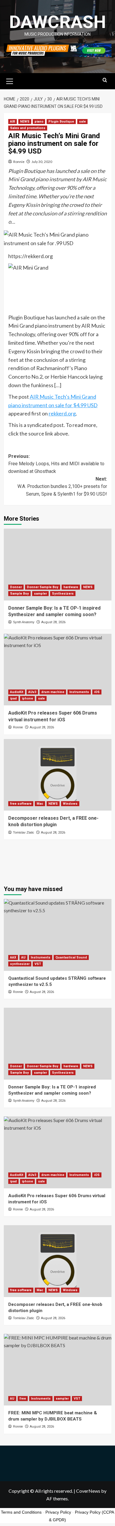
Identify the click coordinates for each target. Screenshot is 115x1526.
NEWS (24, 121)
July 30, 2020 (42, 161)
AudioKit (16, 692)
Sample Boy (19, 593)
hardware (70, 587)
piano (38, 121)
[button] (10, 80)
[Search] (105, 80)
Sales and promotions (27, 128)
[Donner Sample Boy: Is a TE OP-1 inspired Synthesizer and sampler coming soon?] (57, 564)
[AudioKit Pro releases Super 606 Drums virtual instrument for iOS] (57, 669)
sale (82, 121)
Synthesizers (63, 593)
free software (21, 804)
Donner (16, 587)
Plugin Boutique (61, 121)
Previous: (56, 463)
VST (37, 964)
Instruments (79, 692)
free (22, 1398)
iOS (97, 692)
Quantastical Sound (71, 957)
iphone (27, 698)
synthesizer (19, 964)
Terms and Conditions (21, 1512)
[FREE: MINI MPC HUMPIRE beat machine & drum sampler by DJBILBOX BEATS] (57, 1369)
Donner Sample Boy (42, 587)
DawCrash (57, 21)
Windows (70, 804)
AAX (13, 957)
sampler (40, 593)
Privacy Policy (58, 1512)
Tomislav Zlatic (23, 832)
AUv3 (32, 692)
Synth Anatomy (23, 622)
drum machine (52, 692)
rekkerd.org (62, 413)
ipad (13, 698)
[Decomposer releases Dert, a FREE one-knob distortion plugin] (57, 775)
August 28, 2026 (53, 622)
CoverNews (88, 1491)
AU (23, 957)
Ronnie (18, 161)
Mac (40, 804)
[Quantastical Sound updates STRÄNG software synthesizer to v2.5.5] (57, 935)
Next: (62, 486)
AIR (12, 121)
